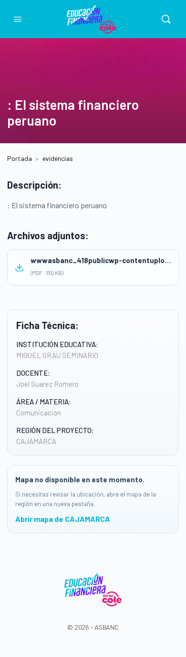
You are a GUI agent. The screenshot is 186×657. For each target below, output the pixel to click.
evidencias (57, 158)
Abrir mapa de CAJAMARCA (62, 518)
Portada (19, 158)
